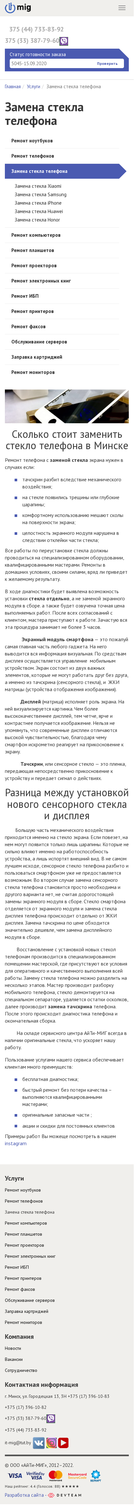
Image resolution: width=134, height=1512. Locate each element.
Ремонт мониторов (33, 372)
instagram (16, 1143)
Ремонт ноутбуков (32, 141)
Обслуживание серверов (39, 342)
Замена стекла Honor (37, 220)
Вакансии (14, 1359)
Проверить (107, 63)
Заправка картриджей (36, 357)
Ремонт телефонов (32, 156)
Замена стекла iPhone (38, 203)
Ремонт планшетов (32, 250)
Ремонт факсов (28, 326)
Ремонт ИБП (25, 296)
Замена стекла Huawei (39, 211)
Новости (13, 1348)
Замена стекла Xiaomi (38, 186)
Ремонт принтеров (32, 311)
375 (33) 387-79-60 (32, 40)
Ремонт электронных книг (41, 281)
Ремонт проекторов (34, 265)
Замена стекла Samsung (41, 194)
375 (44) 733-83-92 (36, 29)
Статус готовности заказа (38, 54)
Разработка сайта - (26, 1495)
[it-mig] (18, 6)
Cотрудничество (21, 1370)
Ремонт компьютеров (36, 235)
